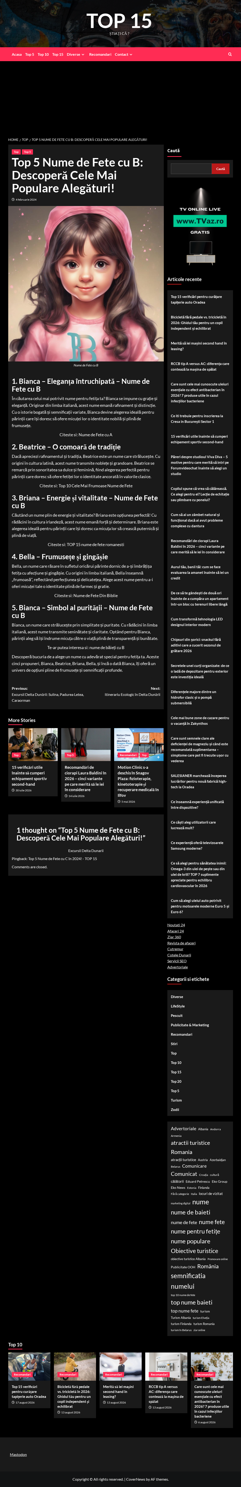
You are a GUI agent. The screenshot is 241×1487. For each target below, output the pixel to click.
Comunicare (194, 1166)
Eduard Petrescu (198, 1181)
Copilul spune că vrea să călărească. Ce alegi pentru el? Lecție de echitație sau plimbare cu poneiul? (200, 494)
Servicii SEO (177, 961)
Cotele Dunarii (179, 955)
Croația (203, 1175)
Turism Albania (181, 1318)
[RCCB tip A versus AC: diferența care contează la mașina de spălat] (166, 1366)
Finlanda (203, 1188)
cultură (214, 1175)
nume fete (212, 1221)
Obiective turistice (194, 1250)
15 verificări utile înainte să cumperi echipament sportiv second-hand (199, 439)
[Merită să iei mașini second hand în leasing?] (121, 1366)
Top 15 (57, 54)
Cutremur (175, 949)
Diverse (73, 54)
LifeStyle (178, 1006)
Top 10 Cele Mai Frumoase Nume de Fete (96, 485)
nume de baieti (190, 1212)
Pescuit (177, 1015)
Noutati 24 (176, 925)
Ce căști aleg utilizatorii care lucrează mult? (193, 825)
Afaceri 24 (175, 931)
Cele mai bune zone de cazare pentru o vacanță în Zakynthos (200, 721)
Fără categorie (180, 1194)
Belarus (175, 1166)
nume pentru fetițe (195, 1231)
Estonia (191, 1188)
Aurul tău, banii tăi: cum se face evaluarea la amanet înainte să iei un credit (200, 572)
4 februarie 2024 (26, 199)
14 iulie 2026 (76, 796)
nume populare (190, 1241)
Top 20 (176, 1081)
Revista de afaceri (181, 943)
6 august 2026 (207, 1422)
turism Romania (204, 1324)
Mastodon (18, 1454)
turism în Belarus (181, 1330)
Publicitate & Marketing (190, 1025)
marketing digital (180, 1203)
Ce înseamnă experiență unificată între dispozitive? (197, 804)
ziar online (199, 1330)
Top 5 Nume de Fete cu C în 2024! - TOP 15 (62, 858)
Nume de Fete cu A (95, 434)
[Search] (230, 54)
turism (205, 1311)
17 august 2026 (25, 1402)
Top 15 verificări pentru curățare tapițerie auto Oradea (196, 299)
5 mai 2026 (128, 801)
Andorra (215, 1129)
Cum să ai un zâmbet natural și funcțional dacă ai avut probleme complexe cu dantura (197, 520)
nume (200, 1202)
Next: (132, 691)
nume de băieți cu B (107, 647)
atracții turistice (183, 1159)
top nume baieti (192, 1302)
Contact (121, 54)
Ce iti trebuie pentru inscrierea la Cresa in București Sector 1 (197, 419)
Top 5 (29, 54)
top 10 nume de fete (183, 1295)
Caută (173, 150)
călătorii (177, 1181)
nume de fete (184, 1222)
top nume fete (184, 1310)
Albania (203, 1129)
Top (16, 152)
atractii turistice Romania (190, 1147)
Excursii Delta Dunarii (86, 850)
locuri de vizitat (211, 1193)
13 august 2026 (70, 1412)
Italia (194, 1194)
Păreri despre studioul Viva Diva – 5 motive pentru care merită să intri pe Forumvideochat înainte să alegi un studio (200, 465)
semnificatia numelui (188, 1281)
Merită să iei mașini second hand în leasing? (199, 346)
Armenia (176, 1136)
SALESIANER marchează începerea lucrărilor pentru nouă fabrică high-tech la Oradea (199, 781)
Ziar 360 (174, 937)
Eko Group (219, 1181)
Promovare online (218, 1259)
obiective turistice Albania (188, 1259)
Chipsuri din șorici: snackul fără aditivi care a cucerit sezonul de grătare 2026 (196, 645)
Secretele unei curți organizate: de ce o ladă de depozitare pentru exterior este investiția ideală (200, 671)
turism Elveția (201, 1318)
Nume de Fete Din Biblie (95, 595)
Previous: (48, 694)
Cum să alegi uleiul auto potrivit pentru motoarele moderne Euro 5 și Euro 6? (200, 906)
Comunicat (184, 1173)
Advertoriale (177, 967)
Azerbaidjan (218, 1160)
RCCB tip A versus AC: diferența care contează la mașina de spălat (200, 366)
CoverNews (135, 1479)
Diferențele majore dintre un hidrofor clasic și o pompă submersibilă (193, 697)
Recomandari (100, 54)
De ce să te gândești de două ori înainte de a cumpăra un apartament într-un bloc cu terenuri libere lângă (200, 598)
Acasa (17, 54)
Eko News (178, 1188)
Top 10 (43, 54)
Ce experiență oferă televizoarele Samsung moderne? (197, 845)
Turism (176, 1100)
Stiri (174, 1044)
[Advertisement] (120, 96)
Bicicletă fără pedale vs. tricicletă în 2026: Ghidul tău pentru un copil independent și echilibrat (198, 322)
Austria (203, 1160)
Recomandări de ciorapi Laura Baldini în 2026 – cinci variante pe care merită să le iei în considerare (85, 778)
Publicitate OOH (183, 1267)
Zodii (175, 1109)
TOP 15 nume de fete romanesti (95, 544)
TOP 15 (119, 20)
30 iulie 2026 (24, 790)
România (208, 1266)
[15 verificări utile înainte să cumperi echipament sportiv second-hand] (33, 744)
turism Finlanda (181, 1324)
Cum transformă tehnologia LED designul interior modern (197, 622)
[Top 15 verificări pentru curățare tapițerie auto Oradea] (29, 1366)
